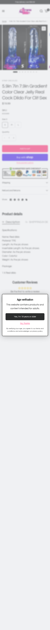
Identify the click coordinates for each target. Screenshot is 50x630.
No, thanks (25, 323)
